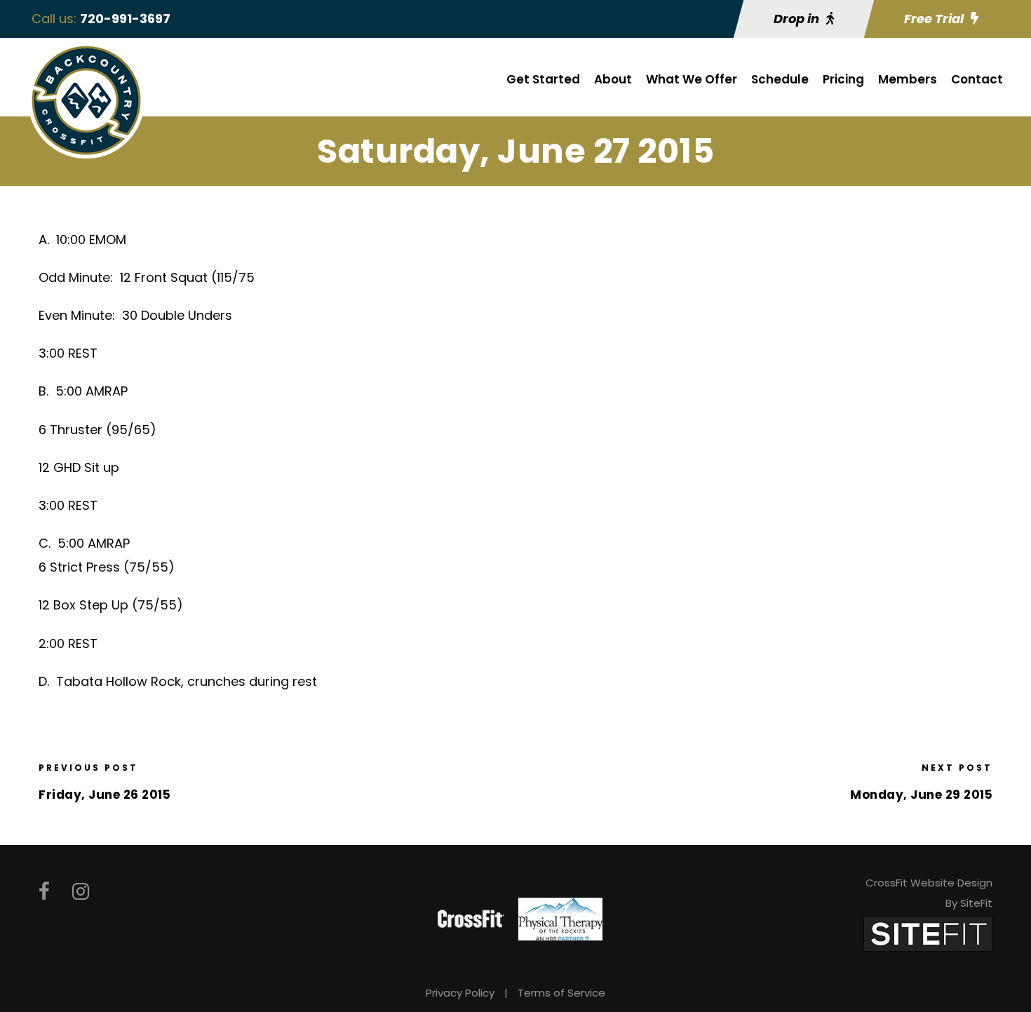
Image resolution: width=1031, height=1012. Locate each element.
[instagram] (80, 891)
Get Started (543, 79)
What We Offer (691, 79)
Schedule (780, 79)
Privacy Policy (460, 992)
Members (907, 79)
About (613, 79)
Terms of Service (561, 992)
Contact (977, 79)
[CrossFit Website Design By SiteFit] (927, 933)
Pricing (843, 79)
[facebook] (44, 891)
